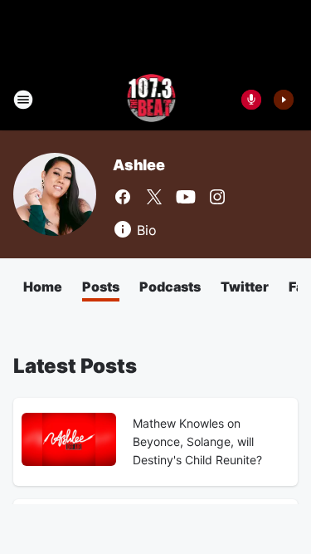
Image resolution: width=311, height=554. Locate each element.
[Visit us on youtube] (186, 197)
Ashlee (139, 165)
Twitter (245, 286)
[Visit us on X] (154, 197)
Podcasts (170, 286)
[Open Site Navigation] (23, 100)
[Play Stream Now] (284, 100)
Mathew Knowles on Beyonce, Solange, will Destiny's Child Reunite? (197, 441)
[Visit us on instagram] (217, 197)
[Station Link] (150, 99)
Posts (100, 286)
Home (42, 286)
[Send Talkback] (251, 100)
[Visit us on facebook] (123, 197)
